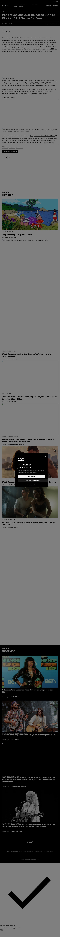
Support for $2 (31, 476)
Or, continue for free (31, 484)
